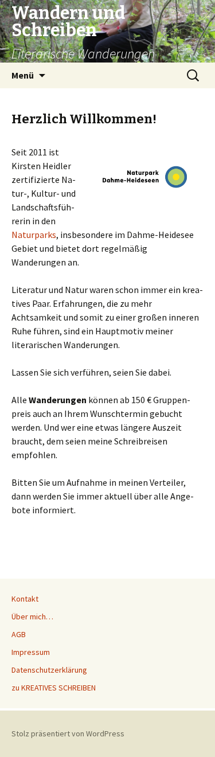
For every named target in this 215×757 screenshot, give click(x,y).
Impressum (30, 652)
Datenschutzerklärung (49, 670)
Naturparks (33, 234)
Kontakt (24, 599)
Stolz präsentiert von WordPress (67, 733)
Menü (22, 75)
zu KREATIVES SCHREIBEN (53, 687)
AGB (18, 634)
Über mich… (32, 616)
